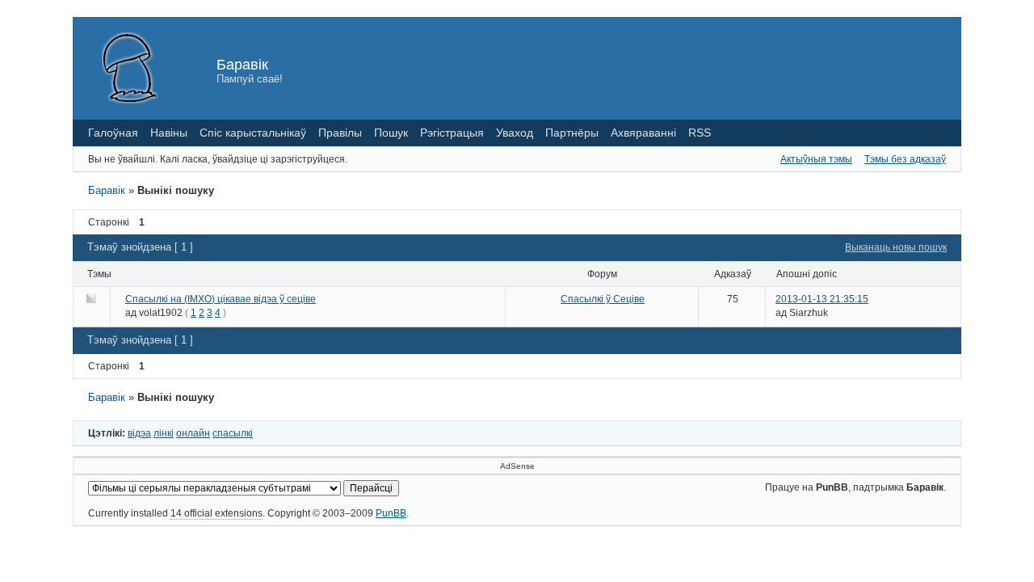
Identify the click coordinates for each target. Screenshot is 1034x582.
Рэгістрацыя (452, 132)
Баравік (242, 65)
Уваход (514, 132)
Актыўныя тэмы (816, 159)
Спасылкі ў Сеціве (603, 299)
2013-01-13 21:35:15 (822, 299)
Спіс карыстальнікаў (253, 132)
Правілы (340, 132)
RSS (699, 132)
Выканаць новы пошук (896, 247)
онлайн (193, 433)
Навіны (168, 132)
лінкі (163, 433)
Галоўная (113, 132)
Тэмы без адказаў (905, 159)
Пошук (391, 132)
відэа (139, 433)
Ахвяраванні (643, 132)
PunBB (391, 513)
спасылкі (232, 433)
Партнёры (572, 132)
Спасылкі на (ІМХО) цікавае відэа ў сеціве (220, 299)
